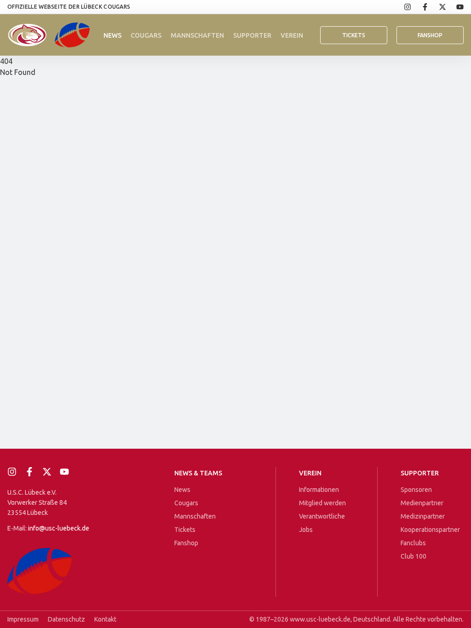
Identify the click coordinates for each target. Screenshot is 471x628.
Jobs (306, 529)
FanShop (430, 35)
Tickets (353, 35)
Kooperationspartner (430, 529)
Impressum (23, 619)
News (112, 35)
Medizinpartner (423, 516)
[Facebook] (420, 7)
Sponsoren (416, 489)
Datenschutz (66, 619)
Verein (292, 35)
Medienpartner (422, 503)
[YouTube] (455, 7)
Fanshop (186, 543)
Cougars (146, 35)
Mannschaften (197, 35)
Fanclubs (413, 543)
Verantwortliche (322, 516)
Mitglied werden (322, 503)
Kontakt (105, 619)
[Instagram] (402, 7)
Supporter (252, 35)
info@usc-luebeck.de (58, 528)
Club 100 (413, 556)
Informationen (319, 489)
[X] (437, 7)
